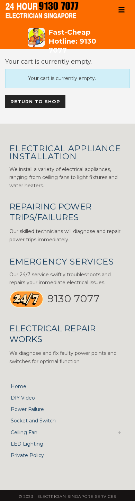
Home (18, 386)
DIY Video (23, 398)
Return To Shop (35, 101)
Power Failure (27, 409)
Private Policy (27, 455)
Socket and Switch (33, 421)
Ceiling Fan (24, 432)
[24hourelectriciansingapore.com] (46, 10)
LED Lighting (27, 444)
